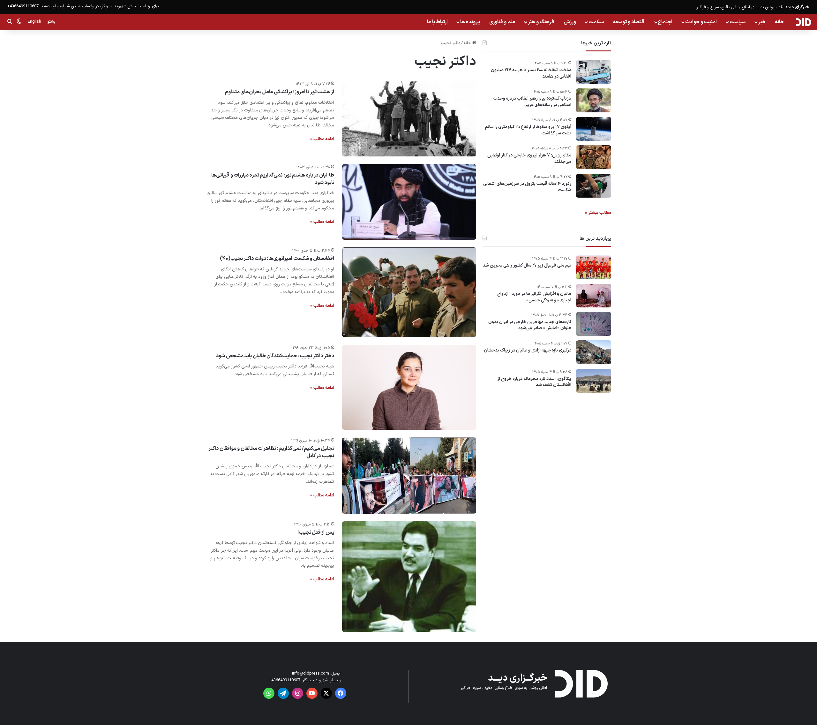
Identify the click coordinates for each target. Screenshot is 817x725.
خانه (779, 22)
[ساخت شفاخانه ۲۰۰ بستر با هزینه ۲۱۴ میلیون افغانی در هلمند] (593, 72)
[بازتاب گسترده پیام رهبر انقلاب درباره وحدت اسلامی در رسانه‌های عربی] (593, 100)
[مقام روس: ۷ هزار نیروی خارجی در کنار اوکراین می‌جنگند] (593, 157)
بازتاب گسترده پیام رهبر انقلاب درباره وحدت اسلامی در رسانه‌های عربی (532, 101)
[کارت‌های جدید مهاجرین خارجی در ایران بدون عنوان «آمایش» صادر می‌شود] (593, 324)
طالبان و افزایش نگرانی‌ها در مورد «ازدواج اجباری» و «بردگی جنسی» (534, 297)
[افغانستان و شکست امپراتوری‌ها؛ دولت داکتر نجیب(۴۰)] (409, 292)
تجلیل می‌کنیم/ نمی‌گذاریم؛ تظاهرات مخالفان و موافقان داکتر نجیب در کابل (271, 452)
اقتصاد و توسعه (629, 22)
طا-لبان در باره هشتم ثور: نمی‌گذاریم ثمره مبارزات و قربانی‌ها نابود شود (272, 178)
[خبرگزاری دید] (803, 22)
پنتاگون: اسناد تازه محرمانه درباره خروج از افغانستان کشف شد (534, 382)
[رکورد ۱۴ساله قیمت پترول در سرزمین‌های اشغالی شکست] (593, 186)
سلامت (596, 22)
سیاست (738, 22)
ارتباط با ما (437, 22)
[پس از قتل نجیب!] (409, 576)
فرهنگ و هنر (541, 22)
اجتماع (665, 22)
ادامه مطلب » (322, 139)
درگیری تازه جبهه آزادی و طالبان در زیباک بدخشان (527, 350)
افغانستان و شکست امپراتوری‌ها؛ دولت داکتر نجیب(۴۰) (277, 258)
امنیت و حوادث (701, 22)
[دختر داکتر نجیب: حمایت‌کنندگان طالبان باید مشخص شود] (409, 387)
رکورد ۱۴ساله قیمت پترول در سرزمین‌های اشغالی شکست (527, 187)
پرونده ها (470, 22)
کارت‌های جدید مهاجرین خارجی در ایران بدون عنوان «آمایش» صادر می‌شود (529, 325)
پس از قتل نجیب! (315, 532)
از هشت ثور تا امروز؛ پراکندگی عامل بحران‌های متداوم (279, 92)
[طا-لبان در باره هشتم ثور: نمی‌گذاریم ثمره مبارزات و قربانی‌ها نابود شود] (409, 202)
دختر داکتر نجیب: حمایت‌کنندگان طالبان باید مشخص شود (275, 356)
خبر (762, 22)
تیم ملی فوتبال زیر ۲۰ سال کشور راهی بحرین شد (527, 265)
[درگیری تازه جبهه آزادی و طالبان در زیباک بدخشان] (593, 352)
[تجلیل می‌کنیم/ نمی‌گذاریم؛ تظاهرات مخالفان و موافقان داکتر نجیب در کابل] (409, 475)
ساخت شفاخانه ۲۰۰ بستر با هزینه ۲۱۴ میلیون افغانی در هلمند (531, 73)
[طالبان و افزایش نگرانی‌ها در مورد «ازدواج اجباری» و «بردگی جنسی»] (593, 295)
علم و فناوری (502, 22)
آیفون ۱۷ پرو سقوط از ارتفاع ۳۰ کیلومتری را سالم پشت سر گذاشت (528, 130)
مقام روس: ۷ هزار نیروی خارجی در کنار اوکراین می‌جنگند (529, 158)
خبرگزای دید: (797, 7)
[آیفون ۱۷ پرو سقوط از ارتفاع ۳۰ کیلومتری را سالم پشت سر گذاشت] (593, 129)
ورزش (570, 22)
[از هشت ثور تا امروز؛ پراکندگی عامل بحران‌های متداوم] (409, 118)
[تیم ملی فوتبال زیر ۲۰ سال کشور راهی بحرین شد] (593, 267)
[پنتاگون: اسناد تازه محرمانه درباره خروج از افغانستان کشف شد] (593, 381)
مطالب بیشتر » (598, 212)
